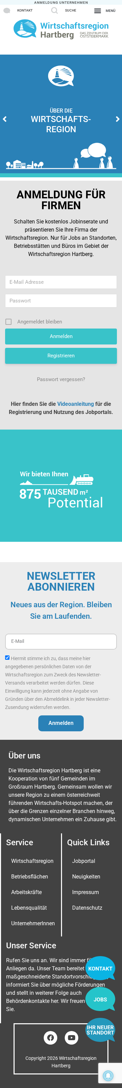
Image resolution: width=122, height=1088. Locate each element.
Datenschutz (87, 908)
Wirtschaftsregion (32, 861)
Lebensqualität (29, 908)
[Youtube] (71, 1038)
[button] (105, 10)
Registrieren (61, 356)
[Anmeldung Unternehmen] (61, 3)
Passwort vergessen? (61, 379)
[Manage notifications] (108, 1075)
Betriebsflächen (29, 876)
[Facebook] (50, 1038)
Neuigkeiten (86, 876)
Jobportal (83, 861)
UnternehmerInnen (33, 923)
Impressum (85, 892)
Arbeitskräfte (26, 892)
